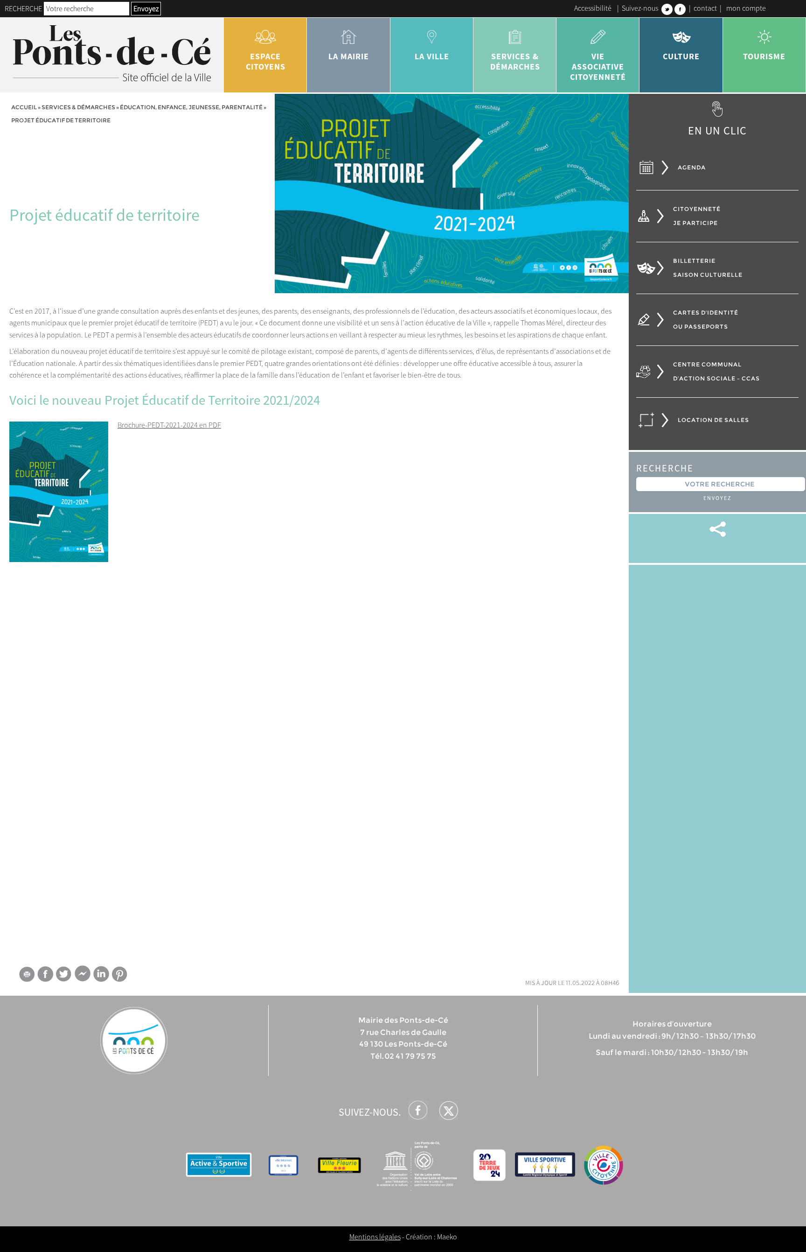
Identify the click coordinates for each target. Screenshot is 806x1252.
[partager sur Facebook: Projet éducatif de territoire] (45, 974)
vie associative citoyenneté (598, 66)
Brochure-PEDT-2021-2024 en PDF (169, 424)
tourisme (764, 56)
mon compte (746, 8)
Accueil (24, 107)
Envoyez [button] (146, 8)
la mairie (348, 56)
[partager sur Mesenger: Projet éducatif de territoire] (82, 975)
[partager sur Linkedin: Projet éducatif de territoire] (101, 974)
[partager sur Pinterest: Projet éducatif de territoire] (120, 974)
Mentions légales (375, 1236)
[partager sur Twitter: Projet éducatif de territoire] (64, 974)
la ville (432, 56)
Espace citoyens (265, 61)
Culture (681, 56)
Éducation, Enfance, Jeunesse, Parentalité (191, 107)
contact (705, 8)
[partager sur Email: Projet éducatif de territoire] (27, 975)
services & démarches (515, 61)
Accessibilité (592, 8)
